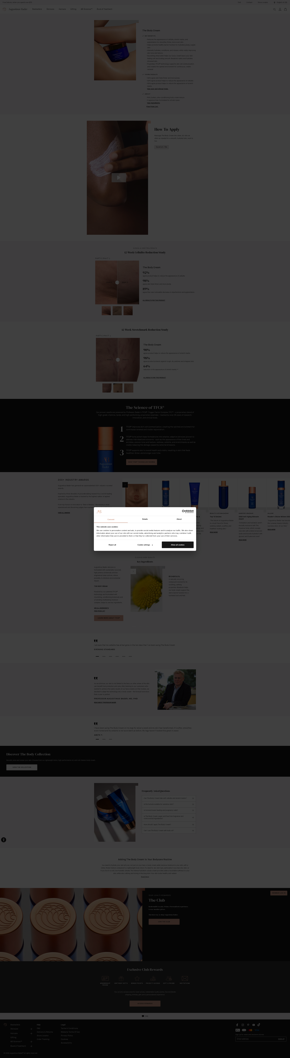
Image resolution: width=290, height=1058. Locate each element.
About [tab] (179, 519)
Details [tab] (145, 519)
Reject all (112, 545)
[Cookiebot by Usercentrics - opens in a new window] (184, 511)
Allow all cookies (178, 545)
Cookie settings (144, 545)
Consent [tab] (111, 519)
